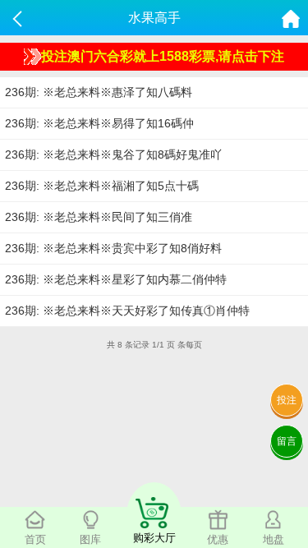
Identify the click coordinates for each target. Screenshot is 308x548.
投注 (287, 400)
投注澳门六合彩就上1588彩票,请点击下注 (162, 56)
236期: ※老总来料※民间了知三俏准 (98, 216)
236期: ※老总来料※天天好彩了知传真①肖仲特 (127, 310)
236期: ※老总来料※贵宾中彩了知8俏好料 (113, 248)
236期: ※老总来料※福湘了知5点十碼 (102, 185)
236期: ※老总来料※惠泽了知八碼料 (98, 92)
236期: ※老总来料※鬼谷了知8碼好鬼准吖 (113, 154)
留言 (287, 441)
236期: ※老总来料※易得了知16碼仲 (99, 123)
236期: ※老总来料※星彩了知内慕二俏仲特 (116, 279)
